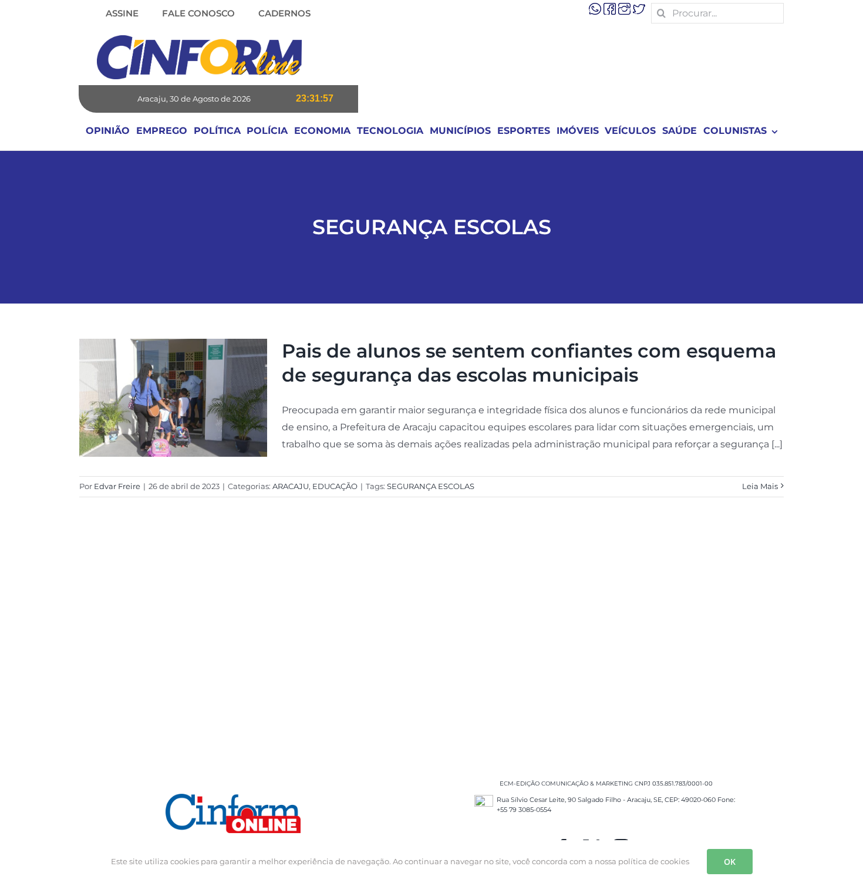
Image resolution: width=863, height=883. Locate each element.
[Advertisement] (431, 649)
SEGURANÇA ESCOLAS (430, 486)
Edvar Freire (117, 486)
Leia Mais (760, 486)
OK (730, 861)
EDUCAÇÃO (335, 486)
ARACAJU (290, 486)
